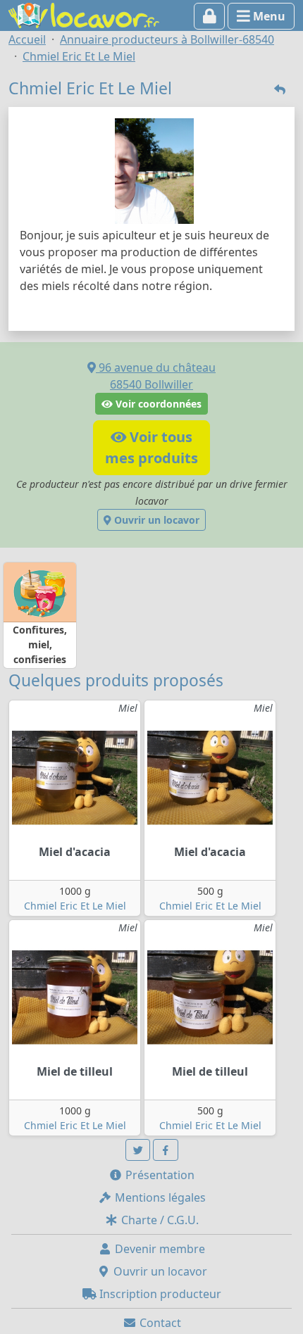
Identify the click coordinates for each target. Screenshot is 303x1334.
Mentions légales (159, 1197)
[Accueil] (83, 14)
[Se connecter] (209, 16)
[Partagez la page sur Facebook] (165, 1150)
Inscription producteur (159, 1294)
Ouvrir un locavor (155, 520)
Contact (159, 1322)
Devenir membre (158, 1249)
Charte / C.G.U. (158, 1220)
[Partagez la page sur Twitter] (138, 1150)
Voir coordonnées (157, 403)
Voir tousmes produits (151, 447)
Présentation (158, 1175)
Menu (267, 16)
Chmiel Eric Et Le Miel (75, 905)
